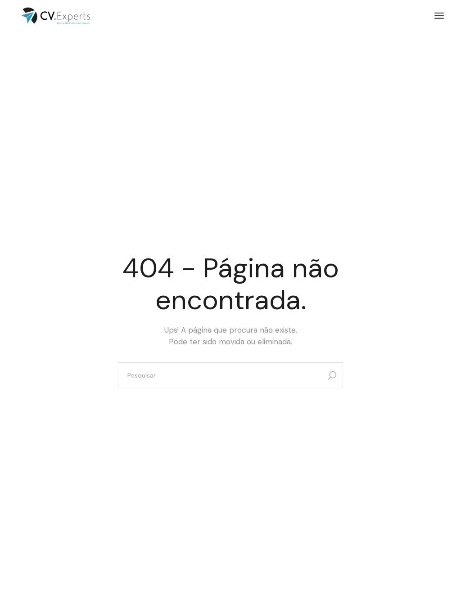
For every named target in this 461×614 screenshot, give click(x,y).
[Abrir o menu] (439, 15)
